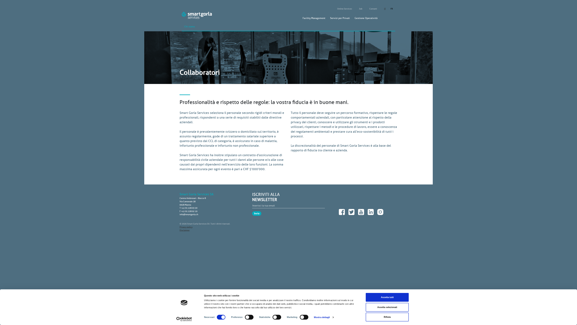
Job (360, 8)
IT (385, 8)
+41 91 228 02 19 (189, 211)
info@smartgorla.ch (189, 214)
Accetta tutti (387, 297)
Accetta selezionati (387, 307)
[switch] (249, 317)
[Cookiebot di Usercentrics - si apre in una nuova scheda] (184, 319)
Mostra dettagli (322, 317)
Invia (256, 213)
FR (392, 8)
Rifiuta (387, 317)
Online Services (344, 8)
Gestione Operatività (366, 18)
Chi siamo (189, 26)
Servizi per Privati (340, 18)
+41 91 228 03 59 (189, 208)
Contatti (373, 8)
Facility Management (314, 18)
